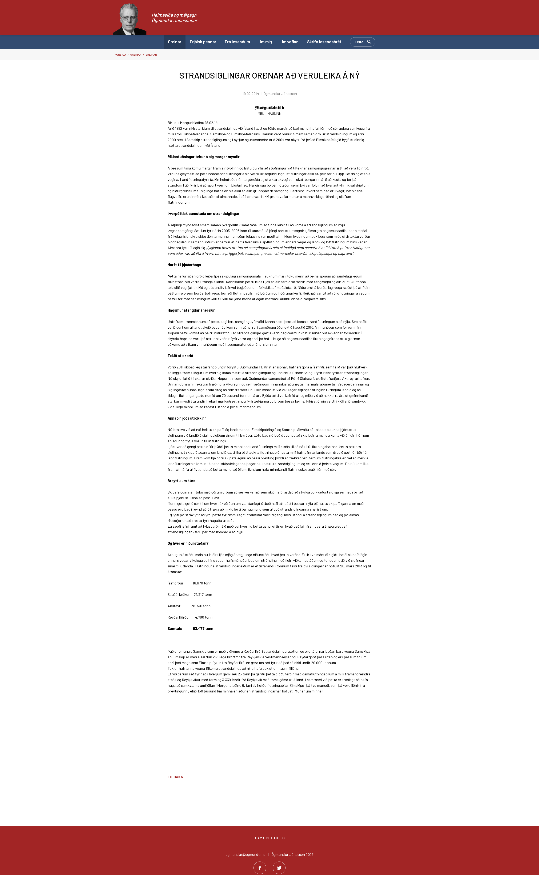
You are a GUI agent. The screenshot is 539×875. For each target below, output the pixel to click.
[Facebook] (259, 868)
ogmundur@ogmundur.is (245, 854)
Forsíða (120, 54)
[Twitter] (279, 868)
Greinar (135, 54)
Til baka (175, 777)
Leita (359, 41)
